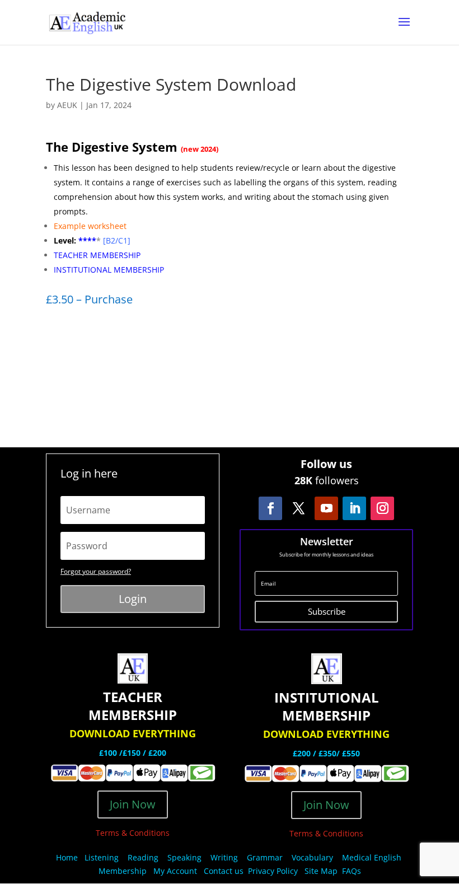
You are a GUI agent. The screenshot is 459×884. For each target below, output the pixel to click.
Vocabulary (312, 857)
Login (133, 598)
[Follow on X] (298, 508)
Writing (224, 857)
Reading (143, 857)
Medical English (373, 857)
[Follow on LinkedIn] (354, 508)
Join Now (133, 804)
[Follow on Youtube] (326, 508)
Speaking (184, 857)
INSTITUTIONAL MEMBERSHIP (109, 269)
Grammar (265, 857)
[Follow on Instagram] (382, 508)
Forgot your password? (95, 571)
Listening (102, 857)
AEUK (67, 105)
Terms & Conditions (133, 832)
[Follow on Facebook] (270, 508)
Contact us (223, 871)
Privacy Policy (274, 871)
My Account (175, 871)
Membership (123, 871)
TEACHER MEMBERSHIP (97, 255)
